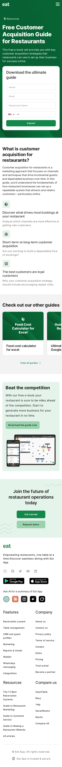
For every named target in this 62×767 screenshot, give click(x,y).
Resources (13, 18)
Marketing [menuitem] (9, 644)
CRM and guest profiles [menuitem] (12, 636)
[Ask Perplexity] (24, 599)
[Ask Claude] (15, 599)
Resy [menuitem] (38, 698)
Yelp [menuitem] (37, 704)
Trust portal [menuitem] (41, 665)
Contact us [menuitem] (41, 627)
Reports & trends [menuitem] (12, 650)
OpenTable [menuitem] (41, 691)
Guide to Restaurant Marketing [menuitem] (14, 707)
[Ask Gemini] (33, 599)
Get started (31, 514)
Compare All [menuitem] (42, 723)
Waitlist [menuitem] (7, 656)
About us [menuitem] (40, 621)
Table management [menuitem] (13, 627)
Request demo (31, 524)
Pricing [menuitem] (39, 659)
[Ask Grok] (42, 599)
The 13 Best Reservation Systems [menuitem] (10, 695)
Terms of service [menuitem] (44, 640)
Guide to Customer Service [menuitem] (13, 717)
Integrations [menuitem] (10, 673)
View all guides (29, 362)
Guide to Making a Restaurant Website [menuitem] (14, 728)
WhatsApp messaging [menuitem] (9, 665)
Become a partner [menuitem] (45, 672)
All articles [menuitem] (9, 736)
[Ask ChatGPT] (6, 599)
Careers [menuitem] (39, 646)
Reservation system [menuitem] (14, 621)
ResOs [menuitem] (39, 717)
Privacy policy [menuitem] (43, 634)
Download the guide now (22, 425)
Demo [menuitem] (38, 653)
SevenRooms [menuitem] (42, 710)
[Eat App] (5, 4)
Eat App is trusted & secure (34, 758)
